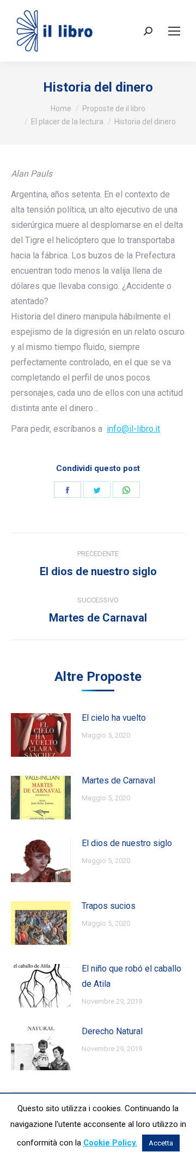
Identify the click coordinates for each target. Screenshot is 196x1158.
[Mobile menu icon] (174, 31)
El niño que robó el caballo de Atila (131, 976)
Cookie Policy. (110, 1143)
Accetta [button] (161, 1143)
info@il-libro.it (133, 429)
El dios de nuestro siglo (127, 843)
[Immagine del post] (41, 735)
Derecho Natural (112, 1031)
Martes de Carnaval (118, 780)
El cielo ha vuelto (114, 718)
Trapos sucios (109, 906)
